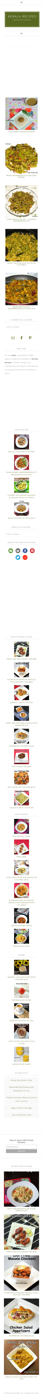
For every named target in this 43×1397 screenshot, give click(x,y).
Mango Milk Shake (22, 1064)
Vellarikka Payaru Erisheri (21, 132)
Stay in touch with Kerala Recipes (21, 1141)
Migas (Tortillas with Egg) (21, 518)
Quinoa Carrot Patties (21, 702)
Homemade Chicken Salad (21, 746)
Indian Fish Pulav (21, 946)
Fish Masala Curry (21, 836)
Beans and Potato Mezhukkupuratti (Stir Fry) (21, 308)
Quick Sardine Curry (21, 926)
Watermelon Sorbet (21, 1000)
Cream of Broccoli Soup (21, 808)
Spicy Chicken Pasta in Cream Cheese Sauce (21, 1210)
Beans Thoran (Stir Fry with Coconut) (21, 264)
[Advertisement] (21, 71)
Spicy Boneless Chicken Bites (21, 787)
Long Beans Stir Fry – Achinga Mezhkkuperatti (21, 220)
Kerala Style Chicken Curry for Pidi (22, 1378)
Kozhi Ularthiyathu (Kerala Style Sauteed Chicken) (22, 1294)
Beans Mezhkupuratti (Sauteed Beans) (21, 176)
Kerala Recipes (22, 16)
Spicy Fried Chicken (21, 767)
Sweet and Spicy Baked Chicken (21, 659)
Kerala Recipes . (32, 1393)
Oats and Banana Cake (21, 1115)
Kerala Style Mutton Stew (21, 452)
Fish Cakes (21, 857)
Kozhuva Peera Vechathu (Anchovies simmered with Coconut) (21, 902)
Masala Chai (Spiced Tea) (21, 1021)
